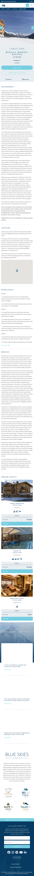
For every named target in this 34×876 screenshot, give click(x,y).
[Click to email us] (32, 1)
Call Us (16, 819)
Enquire (5, 523)
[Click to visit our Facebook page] (8, 852)
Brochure (26, 79)
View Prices (17, 67)
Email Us (25, 819)
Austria (8, 8)
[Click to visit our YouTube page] (21, 852)
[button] (17, 271)
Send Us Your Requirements (9, 1)
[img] (17, 27)
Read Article (7, 669)
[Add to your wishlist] (30, 482)
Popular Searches (16, 867)
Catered (17, 63)
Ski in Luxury (15, 864)
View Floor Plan (5, 345)
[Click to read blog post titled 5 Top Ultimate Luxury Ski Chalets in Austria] (17, 654)
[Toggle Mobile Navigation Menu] (31, 5)
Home (2, 8)
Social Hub (17, 857)
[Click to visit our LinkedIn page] (25, 852)
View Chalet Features (17, 73)
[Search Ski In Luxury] (27, 5)
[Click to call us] (30, 1)
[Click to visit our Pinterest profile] (16, 852)
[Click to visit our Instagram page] (13, 852)
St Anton (14, 8)
